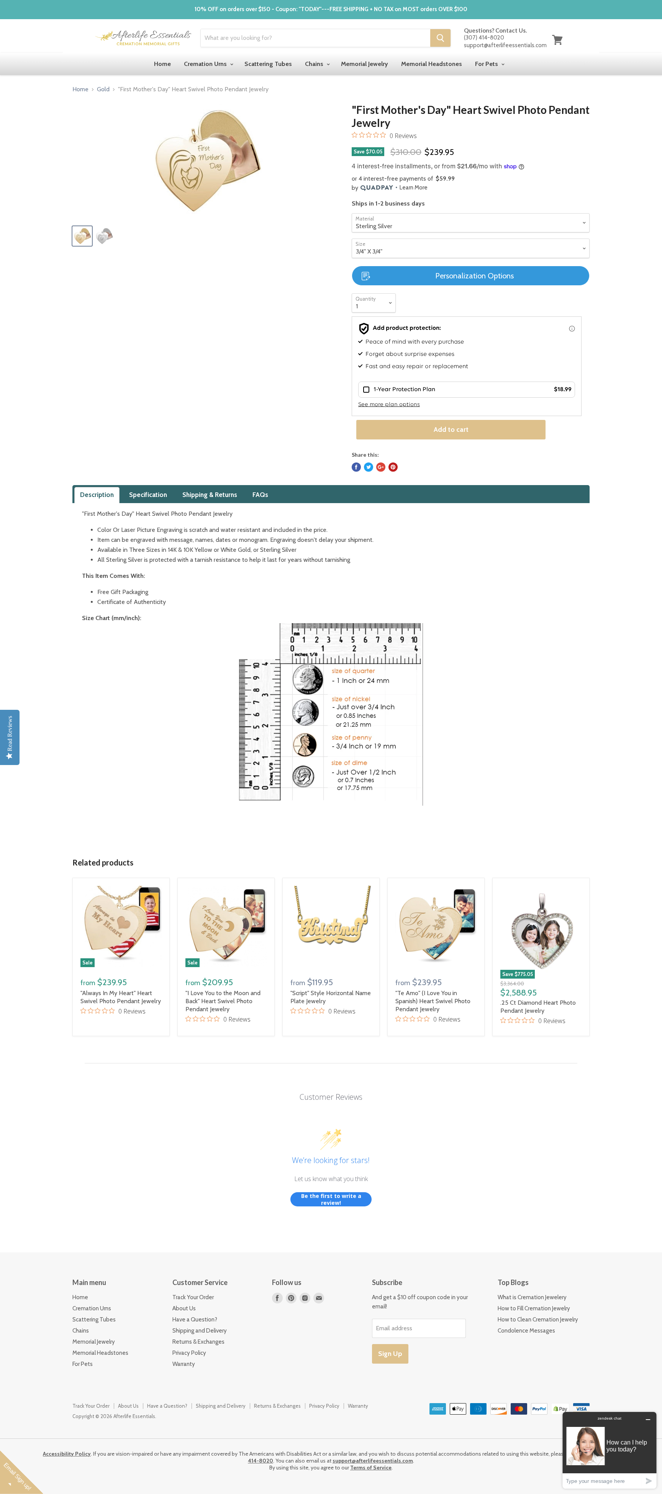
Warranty (183, 1364)
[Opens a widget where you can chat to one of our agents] (609, 1450)
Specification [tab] (148, 495)
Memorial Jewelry (364, 63)
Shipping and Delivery (199, 1330)
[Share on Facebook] (356, 467)
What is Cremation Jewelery (532, 1297)
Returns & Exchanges (198, 1341)
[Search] (440, 38)
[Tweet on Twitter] (368, 467)
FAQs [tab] (260, 495)
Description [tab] (97, 495)
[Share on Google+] (380, 467)
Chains (315, 63)
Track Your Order (193, 1297)
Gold (103, 89)
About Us (184, 1308)
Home (162, 63)
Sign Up (390, 1353)
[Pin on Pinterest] (393, 467)
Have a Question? (194, 1319)
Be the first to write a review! (331, 1199)
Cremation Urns (206, 63)
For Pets (487, 63)
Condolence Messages (526, 1330)
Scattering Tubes (268, 63)
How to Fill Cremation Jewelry (534, 1308)
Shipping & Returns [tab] (209, 495)
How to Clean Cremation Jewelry (538, 1319)
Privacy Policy (189, 1352)
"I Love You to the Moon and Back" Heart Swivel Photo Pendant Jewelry (223, 1001)
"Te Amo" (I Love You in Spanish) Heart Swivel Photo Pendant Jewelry (432, 1001)
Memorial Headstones (431, 63)
